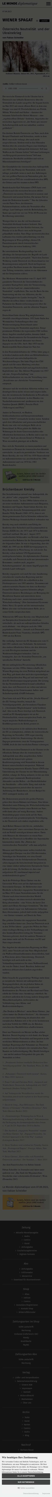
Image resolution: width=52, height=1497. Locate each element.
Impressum (46, 1493)
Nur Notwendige (26, 1482)
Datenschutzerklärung (31, 1493)
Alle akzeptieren (26, 1476)
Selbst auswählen (27, 1488)
